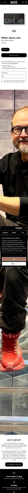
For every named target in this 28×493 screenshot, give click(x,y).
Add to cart (15, 55)
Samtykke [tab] (5, 232)
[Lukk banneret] (25, 228)
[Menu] (2, 2)
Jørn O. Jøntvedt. (14, 63)
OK (14, 259)
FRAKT (2, 76)
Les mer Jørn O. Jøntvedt (14, 464)
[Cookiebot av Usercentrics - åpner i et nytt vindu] (16, 228)
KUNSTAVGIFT (4, 73)
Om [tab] (23, 232)
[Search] (5, 2)
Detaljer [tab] (14, 232)
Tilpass (13, 263)
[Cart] (26, 2)
